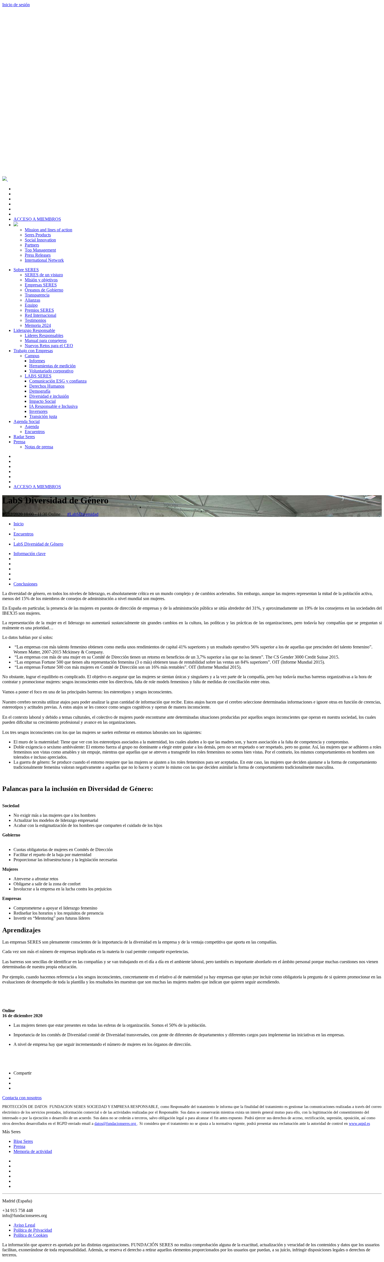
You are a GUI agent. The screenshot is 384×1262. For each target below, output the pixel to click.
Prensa (19, 441)
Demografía (39, 391)
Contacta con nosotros (22, 1097)
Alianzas (32, 300)
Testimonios (35, 320)
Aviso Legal (24, 1225)
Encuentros (35, 431)
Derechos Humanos (46, 386)
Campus (32, 355)
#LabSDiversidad (82, 514)
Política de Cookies (30, 1235)
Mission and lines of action (48, 229)
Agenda (32, 426)
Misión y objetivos (41, 279)
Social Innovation (40, 240)
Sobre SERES (26, 269)
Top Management (40, 250)
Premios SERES (39, 310)
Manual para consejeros (46, 340)
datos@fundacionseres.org (115, 1123)
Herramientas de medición (52, 365)
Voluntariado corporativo (51, 370)
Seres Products (38, 234)
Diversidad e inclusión (49, 396)
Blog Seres (23, 1141)
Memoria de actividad (32, 1151)
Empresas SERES (41, 284)
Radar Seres (24, 436)
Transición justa (43, 416)
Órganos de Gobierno (44, 290)
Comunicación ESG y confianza (58, 381)
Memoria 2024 (38, 325)
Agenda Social (26, 421)
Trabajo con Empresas (33, 350)
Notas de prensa (39, 446)
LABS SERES (38, 376)
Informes (37, 360)
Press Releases (38, 255)
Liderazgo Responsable (34, 330)
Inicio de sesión (16, 4)
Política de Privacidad (32, 1230)
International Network (44, 260)
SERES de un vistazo (44, 274)
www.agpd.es (359, 1123)
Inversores (38, 411)
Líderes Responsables (44, 335)
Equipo (31, 305)
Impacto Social (42, 401)
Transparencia (37, 295)
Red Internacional (40, 315)
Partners (32, 245)
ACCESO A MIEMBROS (37, 219)
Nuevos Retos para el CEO (49, 345)
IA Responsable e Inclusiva (53, 406)
